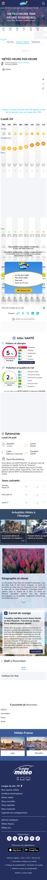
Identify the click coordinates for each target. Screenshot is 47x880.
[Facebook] (9, 838)
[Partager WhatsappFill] (37, 313)
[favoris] (43, 15)
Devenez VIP (25, 291)
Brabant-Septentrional (18, 8)
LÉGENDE (8, 69)
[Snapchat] (20, 838)
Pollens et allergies (16, 343)
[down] (23, 602)
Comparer (36, 42)
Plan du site (36, 858)
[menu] (3, 3)
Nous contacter (8, 809)
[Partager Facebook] (22, 313)
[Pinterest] (32, 838)
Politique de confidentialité (15, 865)
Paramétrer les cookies (35, 865)
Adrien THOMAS (23, 63)
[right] (45, 32)
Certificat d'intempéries (12, 793)
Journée (10, 42)
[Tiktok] (37, 838)
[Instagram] (26, 838)
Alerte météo (7, 797)
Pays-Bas (8, 8)
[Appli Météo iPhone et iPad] (15, 849)
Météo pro (6, 827)
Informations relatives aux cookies (24, 861)
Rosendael (36, 8)
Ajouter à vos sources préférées (25, 319)
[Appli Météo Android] (31, 849)
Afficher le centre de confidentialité (24, 869)
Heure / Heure (22, 42)
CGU (22, 858)
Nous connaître (8, 801)
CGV (28, 858)
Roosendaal (28, 8)
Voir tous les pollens (26, 362)
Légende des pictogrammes (14, 812)
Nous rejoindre (8, 805)
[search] (43, 3)
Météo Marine (7, 823)
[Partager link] (18, 313)
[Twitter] (15, 838)
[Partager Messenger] (32, 313)
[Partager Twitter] (27, 313)
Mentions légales (13, 858)
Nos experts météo (10, 789)
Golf (23, 667)
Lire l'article (36, 651)
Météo (2, 8)
